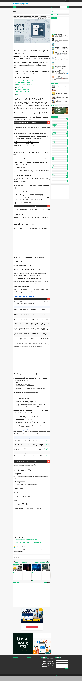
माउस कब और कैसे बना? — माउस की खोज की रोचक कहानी (27, 461)
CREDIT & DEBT (54, 127)
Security (53, 158)
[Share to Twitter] (19, 568)
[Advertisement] (32, 243)
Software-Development (55, 160)
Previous (13, 567)
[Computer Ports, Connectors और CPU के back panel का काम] (46, 567)
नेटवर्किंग (48, 7)
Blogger (45, 582)
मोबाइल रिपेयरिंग (25, 7)
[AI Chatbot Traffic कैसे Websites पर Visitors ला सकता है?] (53, 90)
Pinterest (18, 557)
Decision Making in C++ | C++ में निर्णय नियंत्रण (61, 101)
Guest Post (29, 7)
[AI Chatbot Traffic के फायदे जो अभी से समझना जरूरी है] (53, 93)
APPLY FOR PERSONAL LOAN (32, 627)
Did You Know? (54, 133)
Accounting (53, 118)
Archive (60, 17)
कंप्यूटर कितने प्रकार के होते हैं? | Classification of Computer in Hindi (27, 539)
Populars (54, 17)
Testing (53, 165)
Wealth (53, 168)
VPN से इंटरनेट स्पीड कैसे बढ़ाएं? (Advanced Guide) (61, 47)
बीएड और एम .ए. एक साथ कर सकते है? (59, 34)
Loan (52, 148)
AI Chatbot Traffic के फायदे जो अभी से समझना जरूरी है (61, 93)
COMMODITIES (54, 126)
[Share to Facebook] (18, 568)
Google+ (65, 1)
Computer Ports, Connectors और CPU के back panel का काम (45, 573)
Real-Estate (53, 156)
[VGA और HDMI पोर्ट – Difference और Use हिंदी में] (17, 567)
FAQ (17, 94)
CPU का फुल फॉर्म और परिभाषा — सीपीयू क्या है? (23, 82)
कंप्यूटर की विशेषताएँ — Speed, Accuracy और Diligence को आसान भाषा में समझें (29, 542)
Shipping (53, 159)
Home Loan (53, 142)
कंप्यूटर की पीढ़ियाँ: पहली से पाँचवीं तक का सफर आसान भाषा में (25, 541)
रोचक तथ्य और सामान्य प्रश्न (20, 92)
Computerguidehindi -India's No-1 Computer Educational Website (21, 675)
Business (53, 123)
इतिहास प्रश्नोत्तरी (54, 173)
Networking (53, 152)
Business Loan (54, 125)
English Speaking (54, 135)
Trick (52, 167)
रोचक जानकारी (33, 7)
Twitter (67, 1)
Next (49, 567)
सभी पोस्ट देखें (17, 7)
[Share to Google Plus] (20, 568)
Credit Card (53, 131)
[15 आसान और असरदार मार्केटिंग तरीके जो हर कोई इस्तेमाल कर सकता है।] (53, 97)
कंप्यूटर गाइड (21, 7)
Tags (65, 17)
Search (68, 7)
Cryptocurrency (54, 132)
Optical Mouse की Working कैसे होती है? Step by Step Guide (29, 299)
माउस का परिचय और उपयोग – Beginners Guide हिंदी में (27, 122)
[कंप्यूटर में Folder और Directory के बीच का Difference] (36, 567)
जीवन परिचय (53, 174)
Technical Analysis (54, 164)
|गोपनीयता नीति (65, 675)
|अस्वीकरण (62, 675)
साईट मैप (57, 675)
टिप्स (37, 7)
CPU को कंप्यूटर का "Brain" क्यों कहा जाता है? (23, 89)
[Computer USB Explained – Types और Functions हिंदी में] (27, 567)
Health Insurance (54, 141)
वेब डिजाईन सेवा (40, 7)
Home (14, 7)
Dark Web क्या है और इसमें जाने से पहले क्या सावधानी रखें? (61, 38)
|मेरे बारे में (68, 675)
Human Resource (54, 143)
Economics (53, 134)
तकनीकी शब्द (53, 175)
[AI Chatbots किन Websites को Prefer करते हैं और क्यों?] (53, 86)
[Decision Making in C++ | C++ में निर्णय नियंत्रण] (53, 101)
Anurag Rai (53, 11)
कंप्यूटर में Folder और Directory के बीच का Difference (35, 573)
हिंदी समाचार (53, 181)
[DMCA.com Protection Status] (44, 672)
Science (53, 157)
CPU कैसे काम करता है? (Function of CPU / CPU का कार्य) (26, 84)
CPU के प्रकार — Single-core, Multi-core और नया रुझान (26, 87)
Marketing (53, 149)
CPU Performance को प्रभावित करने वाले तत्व (23, 91)
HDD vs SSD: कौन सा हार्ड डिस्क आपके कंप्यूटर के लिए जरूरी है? (28, 206)
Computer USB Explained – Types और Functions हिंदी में (27, 573)
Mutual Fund (53, 151)
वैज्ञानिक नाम (44, 7)
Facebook (68, 1)
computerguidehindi (34, 18)
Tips (52, 166)
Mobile (53, 150)
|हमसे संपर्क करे (59, 675)
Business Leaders (54, 124)
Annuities (53, 119)
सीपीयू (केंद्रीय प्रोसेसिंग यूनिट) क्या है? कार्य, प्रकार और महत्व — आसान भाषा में (30, 16)
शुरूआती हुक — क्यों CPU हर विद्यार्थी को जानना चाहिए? (25, 80)
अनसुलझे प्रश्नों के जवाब (52, 7)
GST (52, 140)
